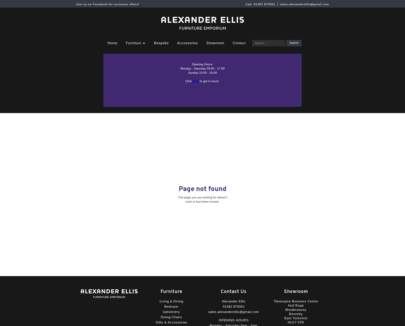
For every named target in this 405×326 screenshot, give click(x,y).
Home (112, 43)
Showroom (215, 43)
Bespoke (161, 43)
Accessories (187, 43)
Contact (239, 43)
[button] (136, 43)
